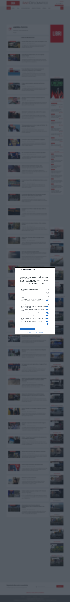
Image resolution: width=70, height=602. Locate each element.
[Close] (53, 269)
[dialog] (35, 301)
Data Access (35, 332)
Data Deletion (29, 332)
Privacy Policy (41, 332)
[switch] (47, 289)
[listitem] (35, 287)
